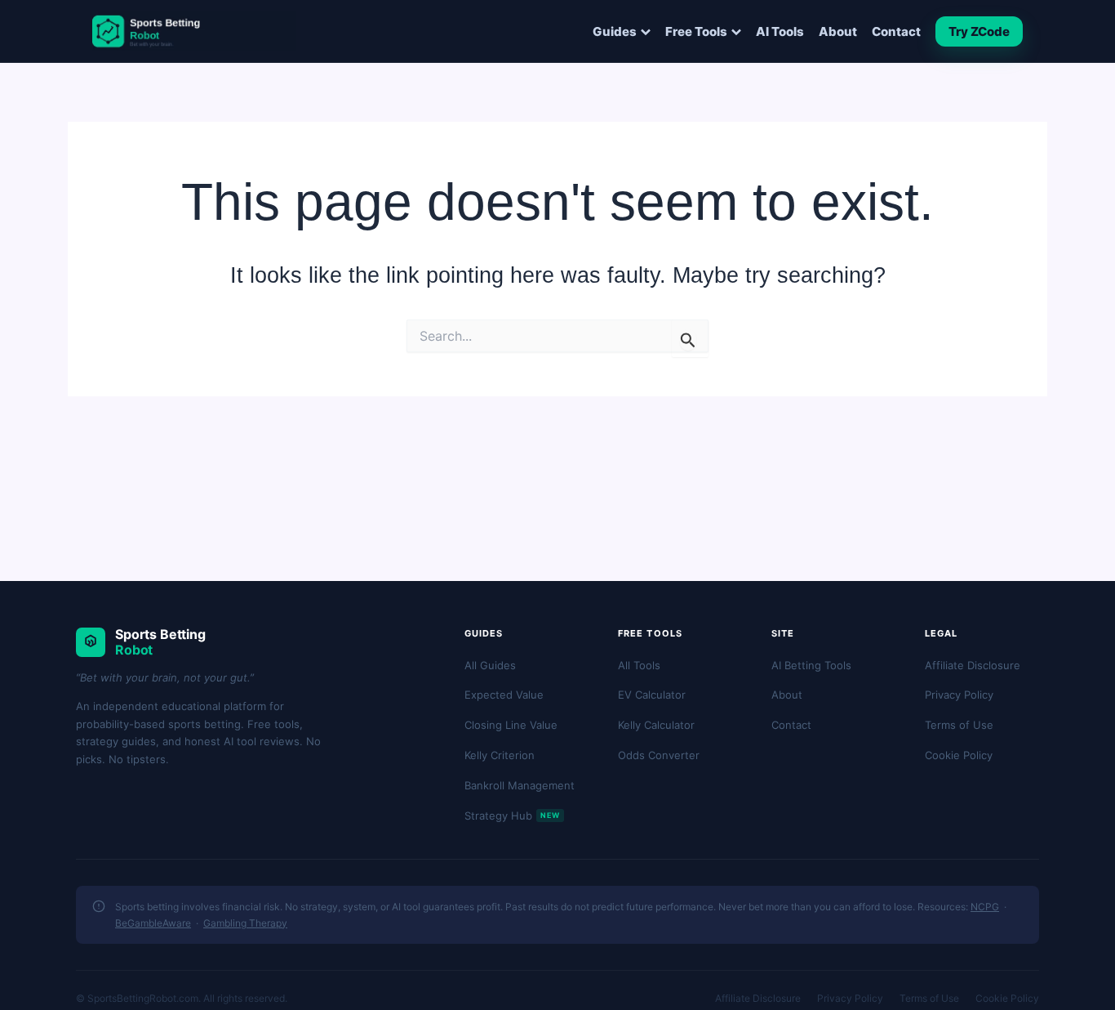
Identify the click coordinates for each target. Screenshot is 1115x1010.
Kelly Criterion (499, 755)
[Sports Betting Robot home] (194, 31)
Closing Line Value (511, 724)
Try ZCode (979, 31)
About (838, 31)
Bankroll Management (519, 785)
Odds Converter (659, 755)
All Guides (490, 665)
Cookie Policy (959, 755)
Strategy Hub (512, 815)
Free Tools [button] (696, 31)
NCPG (985, 907)
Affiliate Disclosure (972, 665)
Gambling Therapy (245, 923)
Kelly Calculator (656, 724)
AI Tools (780, 31)
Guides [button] (615, 31)
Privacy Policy (959, 694)
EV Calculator (652, 694)
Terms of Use (959, 724)
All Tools (639, 665)
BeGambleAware (153, 923)
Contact (896, 31)
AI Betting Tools (811, 665)
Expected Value (504, 694)
